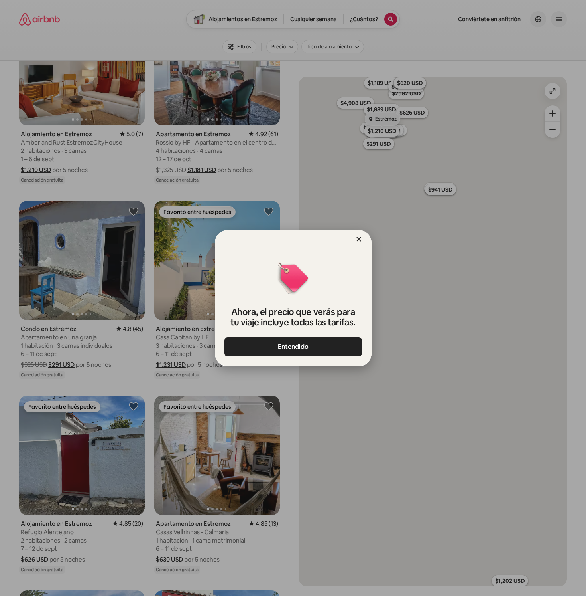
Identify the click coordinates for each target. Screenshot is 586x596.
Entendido (293, 347)
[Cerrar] (359, 239)
